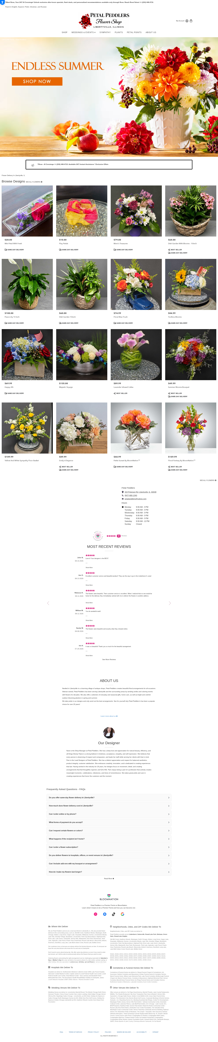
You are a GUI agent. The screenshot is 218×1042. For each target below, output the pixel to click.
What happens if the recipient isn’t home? (67, 839)
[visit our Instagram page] (96, 914)
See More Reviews (109, 659)
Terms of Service (75, 1032)
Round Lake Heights (120, 936)
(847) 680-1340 (131, 495)
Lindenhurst (133, 934)
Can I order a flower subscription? (63, 847)
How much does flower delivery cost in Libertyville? (71, 806)
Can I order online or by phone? (62, 814)
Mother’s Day (57, 960)
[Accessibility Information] (2, 2)
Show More (89, 567)
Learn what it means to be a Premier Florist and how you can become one (109, 908)
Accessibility (142, 1032)
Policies (108, 1032)
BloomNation (122, 905)
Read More (108, 878)
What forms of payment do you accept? (66, 822)
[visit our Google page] (122, 914)
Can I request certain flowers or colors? (66, 831)
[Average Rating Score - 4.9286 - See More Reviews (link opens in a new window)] (111, 535)
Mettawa (159, 934)
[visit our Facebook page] (105, 914)
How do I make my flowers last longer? (65, 872)
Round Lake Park (150, 934)
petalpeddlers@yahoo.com (135, 499)
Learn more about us (108, 716)
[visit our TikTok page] (113, 914)
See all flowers (33, 182)
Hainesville (141, 934)
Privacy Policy (93, 1032)
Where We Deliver (59, 926)
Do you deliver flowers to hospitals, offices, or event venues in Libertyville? (81, 855)
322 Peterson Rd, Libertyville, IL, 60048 (140, 492)
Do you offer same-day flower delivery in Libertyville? (71, 798)
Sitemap (155, 1032)
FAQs (61, 1032)
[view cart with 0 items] (191, 20)
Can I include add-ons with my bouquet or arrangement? (73, 864)
